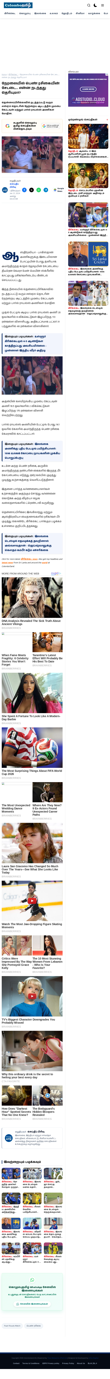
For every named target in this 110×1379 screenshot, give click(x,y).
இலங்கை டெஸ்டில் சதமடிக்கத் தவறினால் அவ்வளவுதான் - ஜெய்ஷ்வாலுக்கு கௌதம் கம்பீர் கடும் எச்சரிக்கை (87, 312)
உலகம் (54, 13)
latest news (7, 562)
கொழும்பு (25, 13)
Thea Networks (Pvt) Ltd (57, 1358)
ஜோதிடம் (67, 13)
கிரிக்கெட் (10, 13)
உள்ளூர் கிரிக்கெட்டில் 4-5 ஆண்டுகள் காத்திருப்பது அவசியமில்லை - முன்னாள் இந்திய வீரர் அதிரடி (88, 234)
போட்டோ (92, 1363)
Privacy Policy (68, 1363)
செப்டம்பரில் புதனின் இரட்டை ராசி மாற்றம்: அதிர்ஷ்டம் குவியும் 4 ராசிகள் (86, 193)
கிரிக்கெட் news (29, 559)
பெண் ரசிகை (34, 1325)
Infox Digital (93, 1358)
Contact (16, 1363)
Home (4, 74)
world (44, 562)
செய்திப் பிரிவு (14, 186)
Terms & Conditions (30, 1363)
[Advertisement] (55, 43)
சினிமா (80, 13)
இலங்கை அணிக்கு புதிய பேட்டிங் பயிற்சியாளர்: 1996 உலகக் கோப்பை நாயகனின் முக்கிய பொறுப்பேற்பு (86, 273)
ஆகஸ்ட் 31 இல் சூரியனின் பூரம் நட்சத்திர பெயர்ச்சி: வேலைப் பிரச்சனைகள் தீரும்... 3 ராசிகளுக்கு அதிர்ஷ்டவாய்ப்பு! (87, 157)
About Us (81, 1363)
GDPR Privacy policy (50, 1363)
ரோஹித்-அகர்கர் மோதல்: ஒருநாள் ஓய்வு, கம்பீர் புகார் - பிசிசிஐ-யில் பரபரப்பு (11, 1188)
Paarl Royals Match (12, 1325)
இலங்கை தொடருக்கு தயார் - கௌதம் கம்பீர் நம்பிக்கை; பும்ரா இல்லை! (53, 1237)
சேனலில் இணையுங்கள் (34, 1304)
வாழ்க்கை (94, 13)
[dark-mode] (95, 5)
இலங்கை (40, 13)
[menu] (102, 5)
